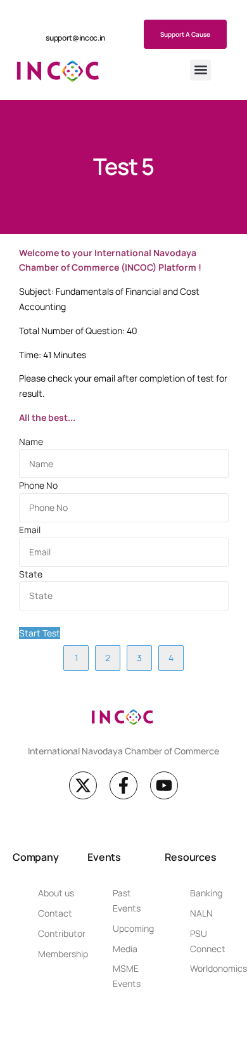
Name (31, 441)
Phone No (38, 485)
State (30, 574)
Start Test (39, 633)
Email (30, 530)
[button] (200, 70)
